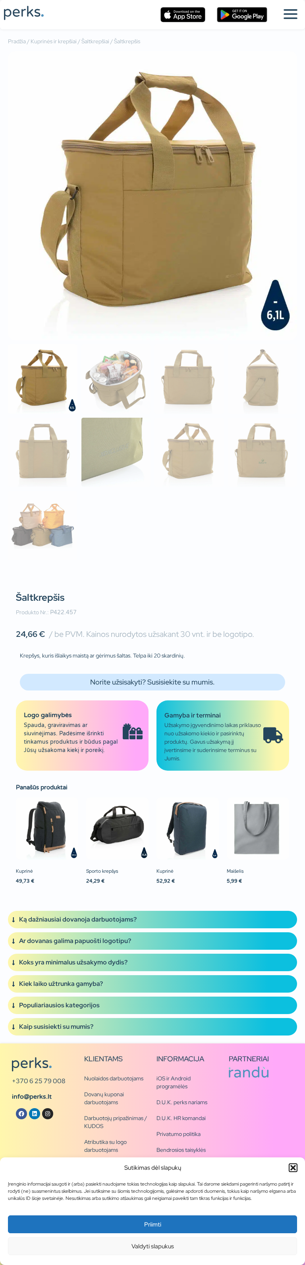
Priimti (152, 1224)
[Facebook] (21, 1113)
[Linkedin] (34, 1113)
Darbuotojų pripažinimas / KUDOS (115, 1122)
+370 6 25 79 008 (39, 1081)
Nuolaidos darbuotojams (113, 1078)
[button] (293, 1168)
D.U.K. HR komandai (181, 1118)
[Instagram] (47, 1113)
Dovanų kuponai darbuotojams (104, 1098)
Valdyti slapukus (152, 1246)
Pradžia (17, 41)
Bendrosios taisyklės (181, 1149)
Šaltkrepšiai (95, 41)
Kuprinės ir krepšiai (54, 41)
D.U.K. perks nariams (181, 1102)
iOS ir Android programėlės (173, 1082)
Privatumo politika (178, 1134)
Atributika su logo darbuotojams (105, 1145)
